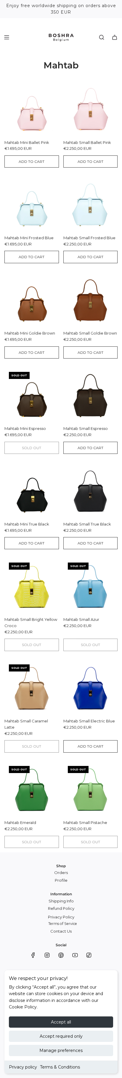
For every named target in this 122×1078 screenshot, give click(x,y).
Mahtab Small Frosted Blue (89, 237)
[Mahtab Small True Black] (90, 490)
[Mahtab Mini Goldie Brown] (31, 299)
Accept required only (61, 1036)
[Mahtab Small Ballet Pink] (90, 108)
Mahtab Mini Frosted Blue (29, 237)
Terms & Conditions (60, 1067)
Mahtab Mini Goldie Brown (29, 333)
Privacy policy (23, 1067)
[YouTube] (74, 955)
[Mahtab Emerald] (31, 788)
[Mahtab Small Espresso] (90, 394)
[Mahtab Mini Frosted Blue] (31, 203)
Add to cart (31, 161)
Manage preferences (61, 1050)
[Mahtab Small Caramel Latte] (31, 687)
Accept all (61, 1022)
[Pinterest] (61, 955)
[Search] (101, 37)
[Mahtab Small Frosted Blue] (90, 203)
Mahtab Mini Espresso (25, 428)
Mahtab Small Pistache (85, 822)
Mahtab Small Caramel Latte (26, 724)
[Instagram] (47, 955)
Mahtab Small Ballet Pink (87, 142)
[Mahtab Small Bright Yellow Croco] (31, 585)
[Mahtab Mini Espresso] (31, 394)
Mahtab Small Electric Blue (89, 721)
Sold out (31, 448)
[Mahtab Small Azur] (90, 585)
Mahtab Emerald (20, 822)
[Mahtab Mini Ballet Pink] (31, 108)
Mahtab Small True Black (87, 524)
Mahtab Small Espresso (85, 428)
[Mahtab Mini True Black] (31, 490)
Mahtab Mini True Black (26, 524)
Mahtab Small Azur (81, 619)
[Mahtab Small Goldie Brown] (90, 299)
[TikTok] (88, 955)
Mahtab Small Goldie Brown (90, 333)
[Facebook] (33, 955)
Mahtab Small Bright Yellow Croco (30, 622)
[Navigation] (6, 37)
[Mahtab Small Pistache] (90, 788)
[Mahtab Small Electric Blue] (90, 687)
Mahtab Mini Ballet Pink (26, 142)
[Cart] (114, 37)
